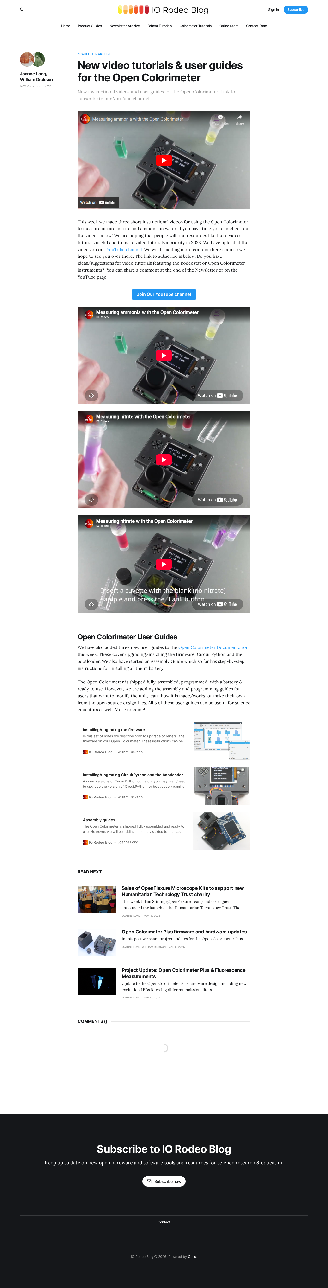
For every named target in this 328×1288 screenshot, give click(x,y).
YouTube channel (124, 249)
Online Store (228, 26)
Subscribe (295, 9)
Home (65, 26)
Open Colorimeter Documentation (213, 647)
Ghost (192, 1256)
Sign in (273, 9)
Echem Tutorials (159, 26)
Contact (164, 1222)
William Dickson (36, 79)
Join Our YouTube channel (164, 294)
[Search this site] (22, 9)
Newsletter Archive (125, 26)
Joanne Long (33, 73)
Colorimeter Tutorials (196, 26)
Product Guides (90, 26)
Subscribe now (167, 1181)
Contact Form (256, 26)
